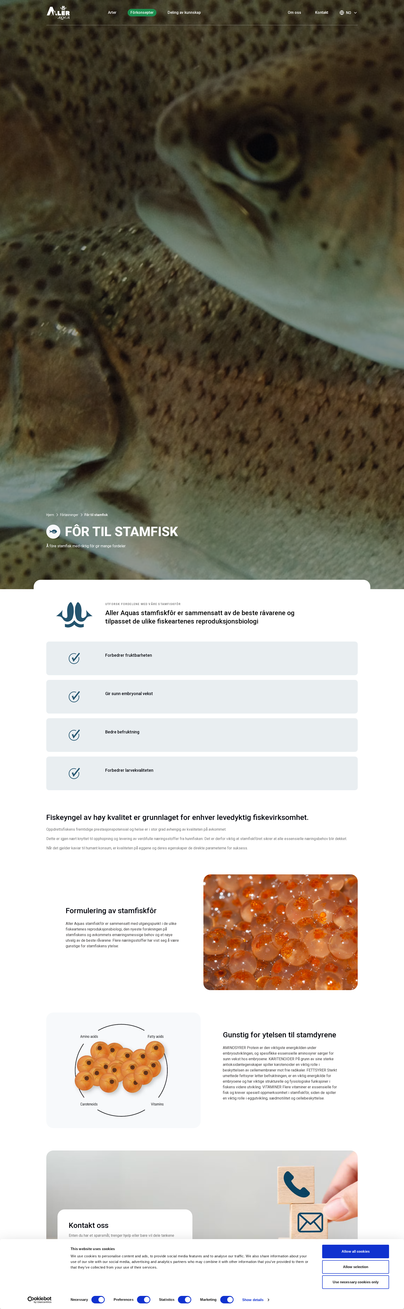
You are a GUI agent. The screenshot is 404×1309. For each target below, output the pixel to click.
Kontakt (321, 12)
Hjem (50, 515)
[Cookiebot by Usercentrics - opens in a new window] (39, 1299)
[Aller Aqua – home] (64, 13)
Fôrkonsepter (142, 12)
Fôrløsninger (69, 515)
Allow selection (355, 1267)
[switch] (143, 1299)
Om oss (294, 12)
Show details (252, 1300)
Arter (112, 12)
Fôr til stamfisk (96, 515)
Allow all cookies (356, 1251)
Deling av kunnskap (184, 12)
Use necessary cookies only (356, 1282)
